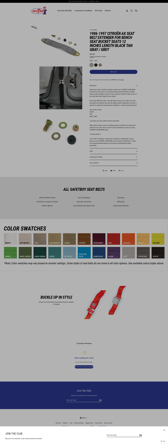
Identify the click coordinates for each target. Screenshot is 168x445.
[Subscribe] (140, 435)
